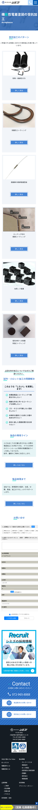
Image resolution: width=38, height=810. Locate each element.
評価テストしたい (27, 532)
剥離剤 (24, 773)
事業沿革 (7, 791)
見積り (21, 530)
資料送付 (14, 530)
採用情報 (22, 783)
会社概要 (7, 788)
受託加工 (25, 776)
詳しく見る (19, 90)
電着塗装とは (6, 769)
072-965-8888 (21, 694)
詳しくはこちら (19, 465)
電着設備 (25, 779)
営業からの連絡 (30, 530)
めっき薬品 (25, 768)
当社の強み (8, 759)
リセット (27, 618)
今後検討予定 (16, 532)
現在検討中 (7, 532)
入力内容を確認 (11, 618)
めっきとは (5, 762)
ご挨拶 (6, 786)
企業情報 (4, 783)
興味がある (7, 530)
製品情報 (22, 759)
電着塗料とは (6, 766)
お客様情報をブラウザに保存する (20, 614)
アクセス (7, 794)
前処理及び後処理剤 (28, 770)
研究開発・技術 (6, 798)
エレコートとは (27, 762)
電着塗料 (25, 765)
